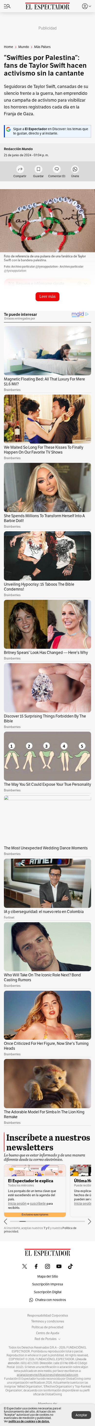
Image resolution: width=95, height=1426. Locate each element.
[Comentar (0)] (57, 169)
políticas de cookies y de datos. (29, 1421)
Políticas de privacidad (47, 1327)
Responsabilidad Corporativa (47, 1315)
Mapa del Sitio (47, 1276)
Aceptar (81, 1415)
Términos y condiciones (47, 1321)
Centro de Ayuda (47, 1333)
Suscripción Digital (47, 1292)
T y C (47, 1228)
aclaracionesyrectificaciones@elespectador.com (47, 1375)
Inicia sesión (17, 1204)
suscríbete (38, 1204)
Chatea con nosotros (50, 1300)
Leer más (47, 296)
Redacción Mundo (18, 149)
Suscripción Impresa (47, 1284)
